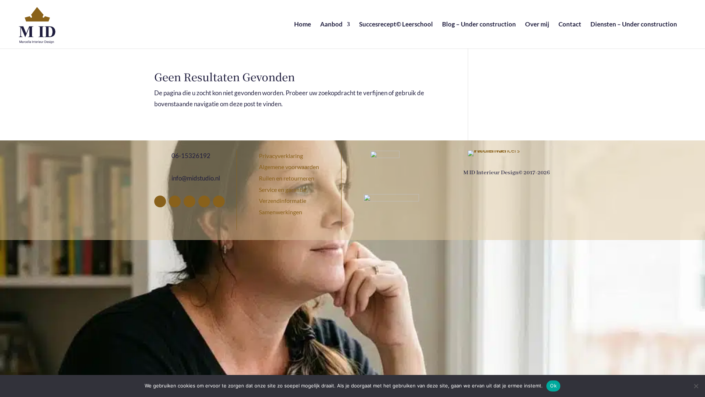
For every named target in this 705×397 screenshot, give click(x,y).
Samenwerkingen (280, 211)
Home (302, 25)
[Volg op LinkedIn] (204, 201)
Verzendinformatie (282, 200)
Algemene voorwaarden (289, 166)
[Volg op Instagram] (189, 201)
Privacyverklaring (281, 155)
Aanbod (331, 25)
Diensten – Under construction (633, 25)
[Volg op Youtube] (219, 201)
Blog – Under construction (479, 25)
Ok (553, 386)
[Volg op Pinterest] (175, 201)
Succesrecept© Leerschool (396, 25)
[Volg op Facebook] (160, 201)
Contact (569, 25)
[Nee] (695, 386)
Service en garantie (282, 189)
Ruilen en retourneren (286, 178)
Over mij (537, 25)
